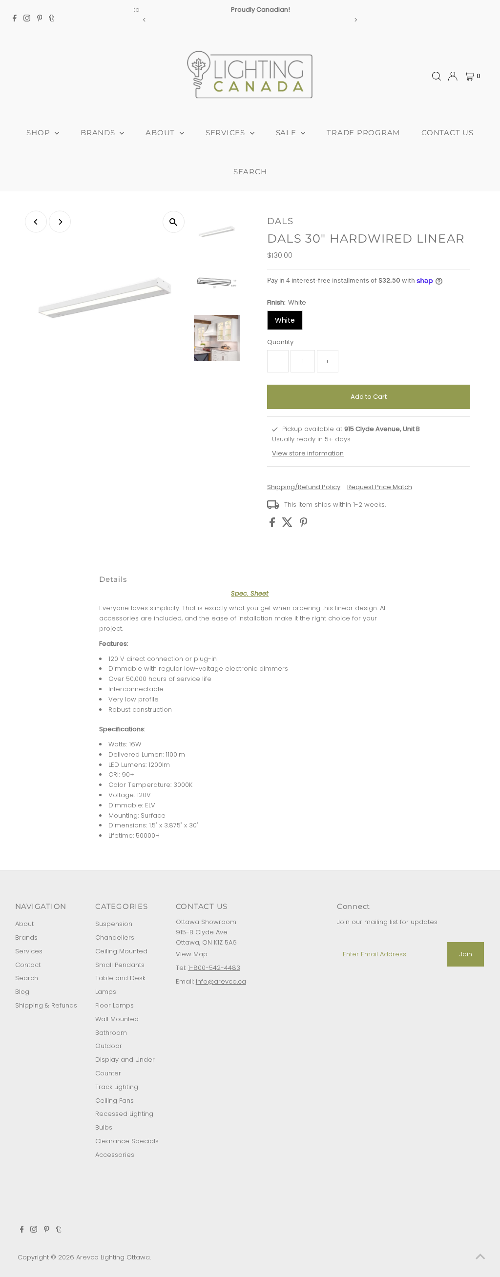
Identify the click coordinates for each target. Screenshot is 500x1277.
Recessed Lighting (124, 1113)
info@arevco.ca (221, 981)
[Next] (355, 20)
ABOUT (161, 132)
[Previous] (145, 20)
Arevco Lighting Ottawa (113, 1257)
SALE (287, 132)
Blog (22, 991)
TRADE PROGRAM (363, 132)
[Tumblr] (51, 19)
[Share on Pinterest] (304, 525)
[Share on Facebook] (273, 525)
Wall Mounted (117, 1019)
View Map (192, 954)
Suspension (113, 923)
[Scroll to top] (480, 1257)
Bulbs (103, 1127)
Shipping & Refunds (46, 1005)
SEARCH (250, 171)
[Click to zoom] (174, 222)
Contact (28, 964)
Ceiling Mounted (121, 951)
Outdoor (108, 1045)
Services (28, 951)
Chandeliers (114, 937)
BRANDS (99, 132)
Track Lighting (116, 1087)
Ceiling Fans (114, 1100)
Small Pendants (120, 964)
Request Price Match (379, 487)
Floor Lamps (114, 1005)
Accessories (114, 1154)
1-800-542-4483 (214, 967)
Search (26, 978)
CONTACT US (447, 132)
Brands (26, 937)
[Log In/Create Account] (452, 76)
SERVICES (227, 132)
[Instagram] (27, 19)
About (24, 923)
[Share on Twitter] (288, 525)
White (285, 320)
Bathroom (111, 1032)
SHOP (39, 132)
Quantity (280, 342)
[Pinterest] (40, 19)
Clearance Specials (127, 1141)
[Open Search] (436, 76)
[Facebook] (14, 19)
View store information (308, 453)
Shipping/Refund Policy (303, 487)
